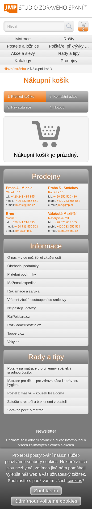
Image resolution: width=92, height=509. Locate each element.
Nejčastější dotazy (21, 308)
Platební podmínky (21, 274)
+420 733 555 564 (68, 226)
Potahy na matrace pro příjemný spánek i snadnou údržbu (39, 370)
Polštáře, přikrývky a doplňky (70, 46)
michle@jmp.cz (25, 205)
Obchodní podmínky (23, 266)
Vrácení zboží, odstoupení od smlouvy (36, 300)
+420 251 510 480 (65, 196)
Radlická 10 (55, 192)
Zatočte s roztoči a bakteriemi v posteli (37, 402)
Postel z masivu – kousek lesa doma (35, 393)
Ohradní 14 (13, 192)
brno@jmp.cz (23, 230)
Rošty (68, 39)
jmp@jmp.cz (65, 205)
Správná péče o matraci (25, 410)
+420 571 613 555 (65, 222)
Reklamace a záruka (23, 291)
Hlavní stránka (15, 69)
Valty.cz (13, 342)
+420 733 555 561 (26, 200)
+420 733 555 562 (68, 200)
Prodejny (69, 60)
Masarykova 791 (58, 218)
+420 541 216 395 (23, 222)
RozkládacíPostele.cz (24, 325)
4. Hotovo (57, 107)
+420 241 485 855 (23, 196)
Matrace (23, 39)
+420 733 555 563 (26, 226)
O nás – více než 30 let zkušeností (34, 257)
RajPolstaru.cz (18, 316)
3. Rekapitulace (19, 107)
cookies (75, 480)
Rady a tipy (68, 53)
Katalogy (23, 60)
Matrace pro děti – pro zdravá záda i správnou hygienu (42, 383)
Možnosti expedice (21, 283)
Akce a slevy (23, 53)
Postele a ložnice (23, 46)
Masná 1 (11, 218)
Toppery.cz (15, 333)
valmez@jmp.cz (68, 230)
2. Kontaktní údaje (63, 96)
